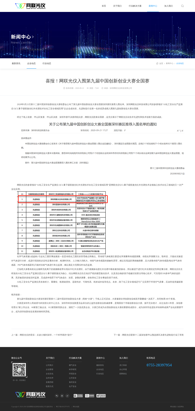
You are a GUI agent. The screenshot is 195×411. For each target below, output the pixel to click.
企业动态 (31, 63)
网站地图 (76, 407)
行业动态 (47, 63)
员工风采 (123, 365)
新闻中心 (169, 63)
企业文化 (49, 374)
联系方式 (49, 386)
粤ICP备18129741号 (63, 407)
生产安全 (72, 386)
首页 (161, 64)
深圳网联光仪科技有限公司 (121, 88)
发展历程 (49, 382)
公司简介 (49, 365)
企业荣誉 (49, 369)
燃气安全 (72, 365)
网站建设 (173, 407)
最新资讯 (16, 63)
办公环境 (123, 369)
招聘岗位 (123, 374)
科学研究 (72, 369)
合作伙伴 (49, 378)
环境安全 (72, 374)
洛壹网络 (180, 407)
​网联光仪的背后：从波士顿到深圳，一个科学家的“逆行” (46, 335)
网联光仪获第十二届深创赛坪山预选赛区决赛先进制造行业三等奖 (153, 335)
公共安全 (72, 378)
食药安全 (72, 382)
